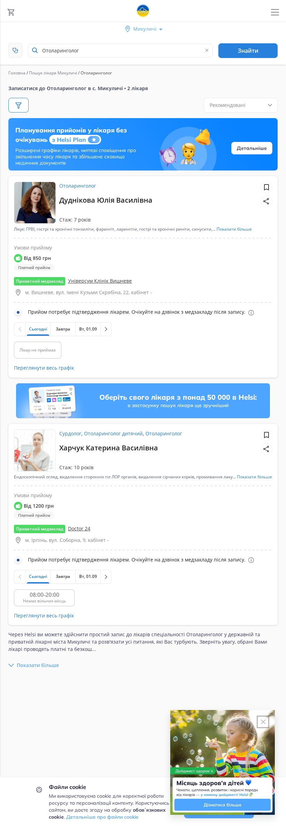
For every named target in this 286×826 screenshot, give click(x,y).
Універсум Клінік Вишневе (100, 280)
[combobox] (120, 50)
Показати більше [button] (234, 229)
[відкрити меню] (275, 12)
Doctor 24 (79, 528)
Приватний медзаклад (39, 281)
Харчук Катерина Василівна (108, 447)
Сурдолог (70, 433)
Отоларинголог (77, 185)
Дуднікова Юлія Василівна (105, 200)
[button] (266, 201)
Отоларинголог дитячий (113, 433)
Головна (16, 73)
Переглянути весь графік (44, 367)
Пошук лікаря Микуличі (53, 73)
